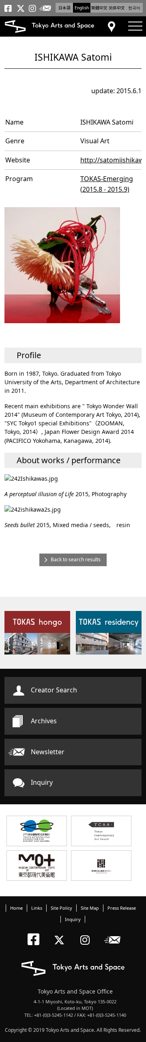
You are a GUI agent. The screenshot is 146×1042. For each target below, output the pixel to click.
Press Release (121, 908)
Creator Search (54, 689)
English (82, 8)
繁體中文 (99, 8)
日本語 (64, 8)
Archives (44, 720)
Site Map (90, 908)
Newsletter (47, 751)
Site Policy (61, 908)
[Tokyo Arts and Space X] (61, 933)
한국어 (134, 8)
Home (16, 908)
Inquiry (42, 782)
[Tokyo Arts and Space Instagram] (87, 933)
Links (36, 908)
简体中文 (117, 8)
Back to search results (76, 559)
